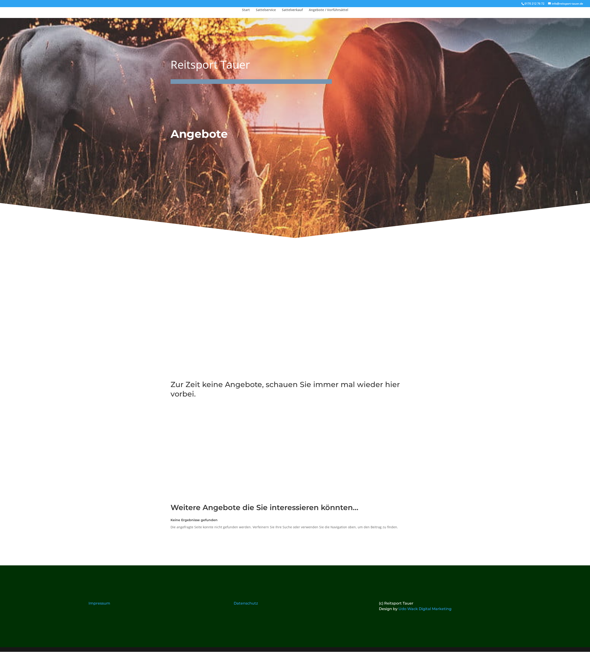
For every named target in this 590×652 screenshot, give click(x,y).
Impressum (99, 603)
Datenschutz (246, 603)
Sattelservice (266, 10)
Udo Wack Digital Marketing (424, 609)
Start (246, 10)
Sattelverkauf (292, 10)
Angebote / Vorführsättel (328, 10)
